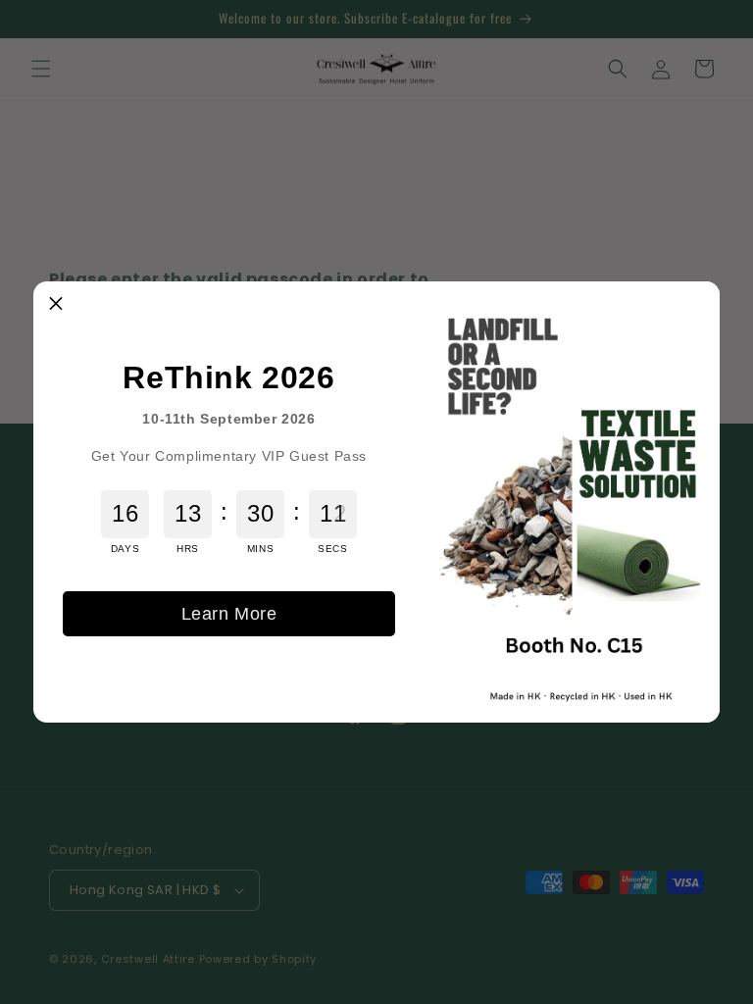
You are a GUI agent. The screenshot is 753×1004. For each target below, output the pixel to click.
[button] (56, 304)
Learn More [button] (229, 614)
